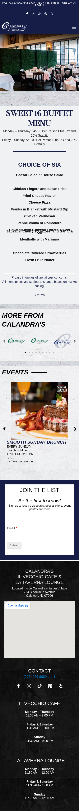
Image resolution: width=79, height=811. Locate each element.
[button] (74, 27)
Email (12, 528)
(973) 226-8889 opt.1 (39, 677)
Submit (14, 545)
